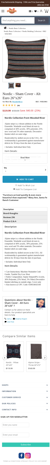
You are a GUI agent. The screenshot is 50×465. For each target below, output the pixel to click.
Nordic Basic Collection (17, 28)
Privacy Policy (28, 461)
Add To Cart (26, 179)
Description (8, 209)
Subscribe (26, 445)
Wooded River (17, 102)
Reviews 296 (9, 217)
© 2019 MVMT (41, 461)
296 (18, 105)
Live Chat (10, 322)
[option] (25, 59)
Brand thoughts (10, 213)
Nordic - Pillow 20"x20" (12, 363)
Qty (5, 168)
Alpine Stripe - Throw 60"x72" (34, 363)
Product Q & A (9, 221)
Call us (9, 319)
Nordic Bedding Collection (31, 31)
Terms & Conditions (11, 461)
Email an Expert (21, 319)
